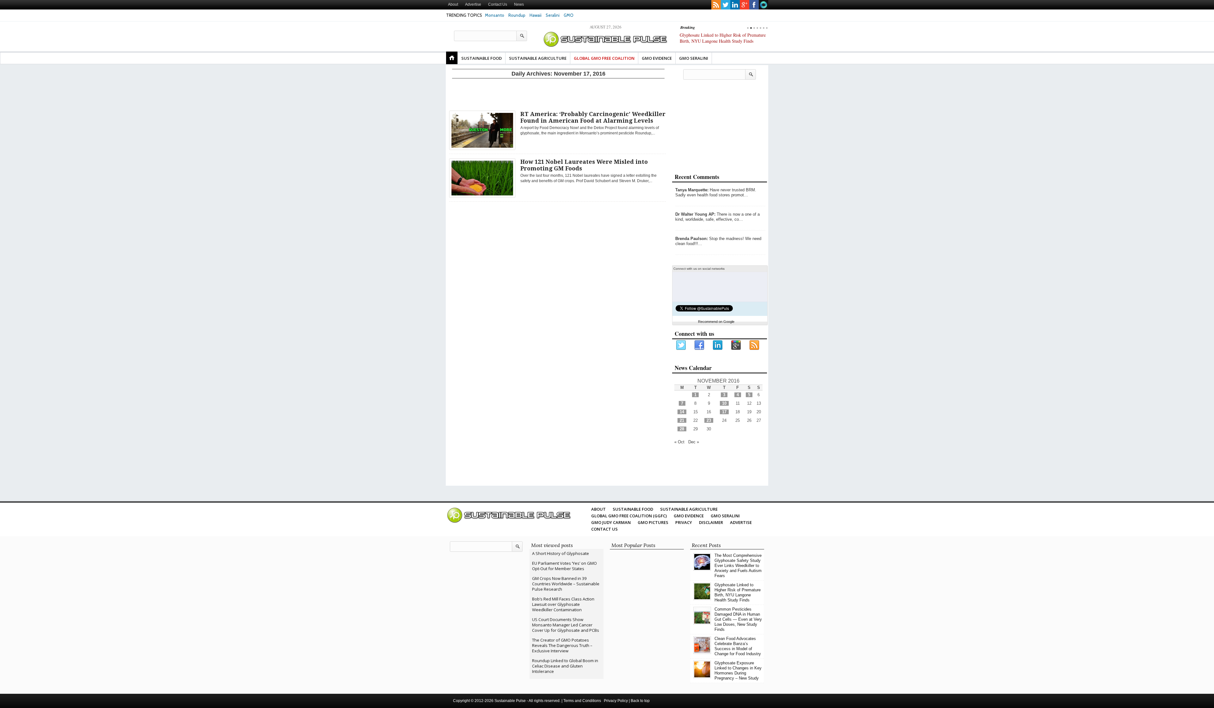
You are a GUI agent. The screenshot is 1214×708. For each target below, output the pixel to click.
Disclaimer (711, 522)
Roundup (516, 15)
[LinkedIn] (718, 345)
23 (709, 420)
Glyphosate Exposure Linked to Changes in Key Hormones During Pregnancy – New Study (738, 670)
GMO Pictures (653, 522)
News (519, 4)
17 (724, 411)
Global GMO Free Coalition (604, 58)
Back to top (640, 701)
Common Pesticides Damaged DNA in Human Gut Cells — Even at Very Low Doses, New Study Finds (721, 41)
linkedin (735, 4)
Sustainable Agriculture (538, 58)
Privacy (683, 522)
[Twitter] (681, 345)
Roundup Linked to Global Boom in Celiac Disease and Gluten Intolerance (565, 666)
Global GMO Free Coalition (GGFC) (629, 516)
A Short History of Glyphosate (560, 553)
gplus (744, 4)
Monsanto (494, 15)
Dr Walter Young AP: (695, 214)
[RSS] (755, 345)
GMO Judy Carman (611, 522)
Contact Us (497, 4)
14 (682, 411)
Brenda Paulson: (691, 238)
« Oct (679, 442)
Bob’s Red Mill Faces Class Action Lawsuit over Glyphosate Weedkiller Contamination (563, 604)
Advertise (473, 4)
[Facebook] (700, 345)
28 (682, 429)
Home (451, 58)
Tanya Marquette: (691, 190)
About (453, 4)
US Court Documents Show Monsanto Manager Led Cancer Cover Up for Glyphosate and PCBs (565, 625)
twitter (725, 4)
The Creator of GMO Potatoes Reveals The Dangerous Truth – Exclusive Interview (562, 645)
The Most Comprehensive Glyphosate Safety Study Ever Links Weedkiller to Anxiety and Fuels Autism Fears (738, 565)
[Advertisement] (558, 93)
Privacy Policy (616, 701)
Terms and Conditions (582, 701)
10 (724, 403)
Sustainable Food (481, 58)
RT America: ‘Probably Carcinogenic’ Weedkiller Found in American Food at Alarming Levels (592, 117)
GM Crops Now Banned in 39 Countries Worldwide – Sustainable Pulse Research (565, 584)
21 (682, 420)
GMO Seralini (693, 58)
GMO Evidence (657, 58)
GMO (568, 15)
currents (763, 4)
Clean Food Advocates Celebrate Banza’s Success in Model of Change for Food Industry (737, 646)
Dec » (693, 442)
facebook (754, 4)
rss (716, 4)
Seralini (553, 15)
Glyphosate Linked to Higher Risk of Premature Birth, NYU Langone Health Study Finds (737, 592)
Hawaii (536, 15)
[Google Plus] (736, 345)
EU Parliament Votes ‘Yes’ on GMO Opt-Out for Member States (564, 565)
